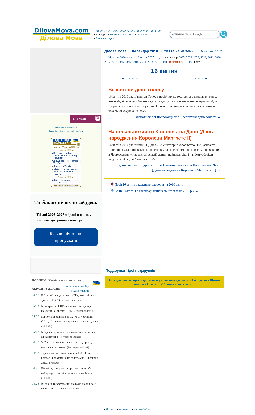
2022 (203, 57)
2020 (218, 57)
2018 (114, 61)
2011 (164, 61)
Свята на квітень (179, 51)
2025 (182, 57)
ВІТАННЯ (114, 34)
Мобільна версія (105, 38)
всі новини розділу (77, 286)
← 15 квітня (129, 78)
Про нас (110, 409)
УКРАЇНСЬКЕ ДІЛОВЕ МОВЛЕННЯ (130, 31)
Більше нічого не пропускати (66, 237)
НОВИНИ (156, 31)
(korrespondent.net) (72, 300)
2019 (107, 61)
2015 (136, 61)
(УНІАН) (46, 326)
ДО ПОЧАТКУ (102, 31)
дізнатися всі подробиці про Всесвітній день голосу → (178, 117)
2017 (121, 61)
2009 (190, 61)
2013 (150, 61)
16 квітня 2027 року (148, 57)
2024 (189, 57)
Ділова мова (115, 51)
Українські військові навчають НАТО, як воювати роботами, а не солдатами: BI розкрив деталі (69, 358)
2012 (157, 61)
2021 (210, 57)
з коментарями (80, 290)
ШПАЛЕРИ (142, 34)
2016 (128, 61)
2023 (196, 57)
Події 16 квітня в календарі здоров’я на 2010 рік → (149, 184)
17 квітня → (199, 78)
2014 (143, 61)
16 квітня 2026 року (120, 57)
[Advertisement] (127, 12)
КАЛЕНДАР (101, 35)
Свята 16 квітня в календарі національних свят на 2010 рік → (156, 191)
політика (124, 409)
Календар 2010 (145, 51)
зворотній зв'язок (142, 409)
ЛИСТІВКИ (128, 34)
